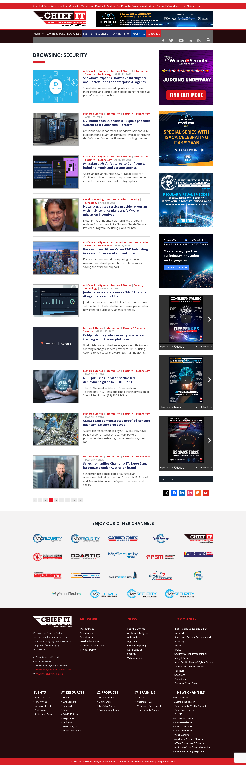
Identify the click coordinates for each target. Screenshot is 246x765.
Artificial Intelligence (95, 71)
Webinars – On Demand (149, 705)
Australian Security (130, 6)
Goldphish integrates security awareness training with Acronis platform (113, 337)
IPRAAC (178, 645)
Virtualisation (134, 658)
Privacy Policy (88, 649)
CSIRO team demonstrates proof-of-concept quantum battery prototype (116, 423)
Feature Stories (136, 628)
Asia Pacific (101, 6)
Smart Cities (56, 6)
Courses (141, 697)
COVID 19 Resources (73, 714)
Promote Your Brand (92, 645)
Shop (127, 33)
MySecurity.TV (70, 726)
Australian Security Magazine (189, 751)
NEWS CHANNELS (190, 692)
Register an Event (43, 714)
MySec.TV (169, 6)
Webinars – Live (145, 701)
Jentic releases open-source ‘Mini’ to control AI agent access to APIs (116, 294)
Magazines (74, 33)
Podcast (161, 6)
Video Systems (88, 6)
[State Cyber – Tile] (186, 164)
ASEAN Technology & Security (189, 743)
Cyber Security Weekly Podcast (190, 705)
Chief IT (178, 714)
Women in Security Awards (189, 666)
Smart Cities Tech (183, 730)
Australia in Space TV (73, 730)
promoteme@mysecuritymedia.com (53, 669)
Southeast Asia (114, 6)
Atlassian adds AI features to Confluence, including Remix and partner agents (114, 165)
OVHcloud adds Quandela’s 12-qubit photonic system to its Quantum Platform (116, 123)
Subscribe (153, 33)
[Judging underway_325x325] (186, 103)
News (37, 33)
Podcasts (67, 722)
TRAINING (116, 33)
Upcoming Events (43, 705)
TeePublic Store (107, 705)
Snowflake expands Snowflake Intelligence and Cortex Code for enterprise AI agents (115, 80)
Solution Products (108, 697)
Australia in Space (183, 726)
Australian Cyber (148, 6)
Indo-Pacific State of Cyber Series (193, 662)
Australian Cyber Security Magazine (192, 747)
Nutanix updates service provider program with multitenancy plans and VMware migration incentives (115, 210)
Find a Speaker (42, 697)
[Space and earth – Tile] (186, 287)
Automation (118, 242)
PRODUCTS (109, 692)
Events (87, 33)
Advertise (139, 33)
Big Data (132, 641)
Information (141, 71)
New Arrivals (41, 701)
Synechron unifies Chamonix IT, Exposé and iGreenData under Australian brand (115, 465)
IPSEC (177, 649)
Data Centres (135, 649)
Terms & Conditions (145, 761)
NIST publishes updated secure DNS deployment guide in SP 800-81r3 (109, 380)
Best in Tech (180, 6)
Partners (179, 670)
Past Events (41, 709)
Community (86, 633)
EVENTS (39, 692)
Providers (180, 679)
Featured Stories (121, 71)
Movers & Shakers (134, 328)
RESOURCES (74, 692)
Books (66, 709)
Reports (67, 697)
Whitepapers (69, 701)
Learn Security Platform (148, 709)
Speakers (179, 674)
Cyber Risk (38, 6)
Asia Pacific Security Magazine (189, 738)
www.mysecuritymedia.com (49, 673)
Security (90, 74)
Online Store (105, 701)
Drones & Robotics (71, 6)
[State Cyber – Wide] (154, 26)
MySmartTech (193, 6)
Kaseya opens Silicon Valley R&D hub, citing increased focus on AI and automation (115, 251)
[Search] (208, 39)
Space (47, 6)
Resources (101, 33)
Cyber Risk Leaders (184, 709)
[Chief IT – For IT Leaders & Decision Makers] (59, 20)
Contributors (55, 33)
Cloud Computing (93, 199)
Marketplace (87, 628)
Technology (105, 74)
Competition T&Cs (166, 761)
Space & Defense (183, 722)
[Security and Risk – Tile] (186, 226)
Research (68, 705)
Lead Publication (89, 641)
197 (74, 500)
